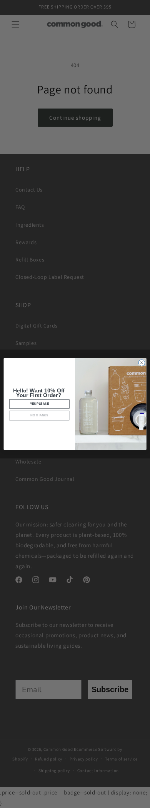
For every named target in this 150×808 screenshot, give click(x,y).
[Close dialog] (141, 363)
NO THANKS (39, 415)
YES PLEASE (39, 404)
